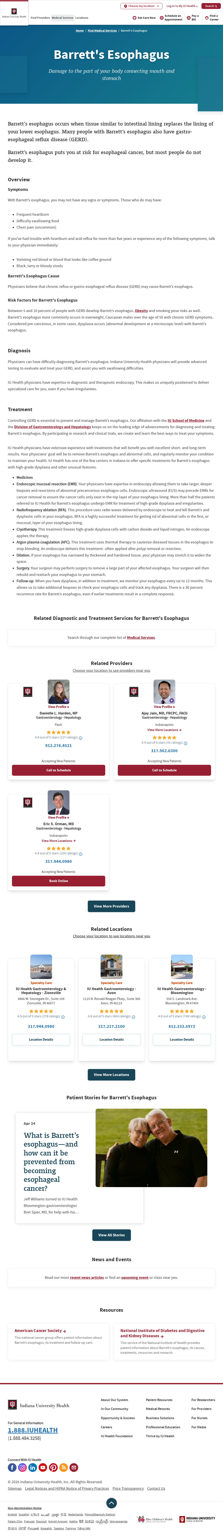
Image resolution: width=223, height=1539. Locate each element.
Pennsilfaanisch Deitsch (100, 1514)
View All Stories (111, 1235)
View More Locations (162, 730)
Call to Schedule (58, 770)
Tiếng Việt (83, 1528)
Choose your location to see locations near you (111, 936)
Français (29, 1521)
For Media (198, 1427)
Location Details (41, 1039)
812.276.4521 (58, 745)
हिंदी (81, 1521)
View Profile (57, 707)
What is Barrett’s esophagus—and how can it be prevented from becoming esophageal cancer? (51, 1161)
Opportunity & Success (118, 1418)
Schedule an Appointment (173, 18)
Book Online (58, 881)
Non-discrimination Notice (25, 1508)
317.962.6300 (164, 751)
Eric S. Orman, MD (58, 824)
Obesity (141, 310)
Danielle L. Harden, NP (59, 713)
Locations (81, 18)
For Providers (201, 1409)
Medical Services (62, 18)
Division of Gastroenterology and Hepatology (52, 426)
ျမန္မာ (55, 1514)
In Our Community (114, 1409)
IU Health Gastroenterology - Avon (111, 991)
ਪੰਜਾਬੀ (22, 1528)
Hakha (73, 1521)
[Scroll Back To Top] (111, 1503)
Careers (106, 1427)
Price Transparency (128, 1488)
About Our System (114, 1400)
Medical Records (158, 1409)
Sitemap (15, 1488)
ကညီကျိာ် (102, 1521)
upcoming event (135, 1277)
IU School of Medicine (186, 420)
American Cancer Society (39, 1331)
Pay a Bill (195, 18)
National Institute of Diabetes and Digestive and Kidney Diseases (162, 1333)
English (12, 1514)
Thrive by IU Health (160, 1436)
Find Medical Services (102, 31)
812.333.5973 (182, 1026)
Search (209, 6)
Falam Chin (15, 1521)
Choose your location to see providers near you (111, 670)
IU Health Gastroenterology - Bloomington (181, 991)
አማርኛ (35, 1514)
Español (24, 1514)
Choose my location (141, 6)
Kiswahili (46, 1528)
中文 (64, 1514)
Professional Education (163, 1427)
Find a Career (214, 18)
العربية (45, 1514)
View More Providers (111, 906)
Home (80, 31)
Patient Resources (159, 1400)
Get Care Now (147, 18)
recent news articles (87, 1277)
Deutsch (41, 1521)
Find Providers (40, 18)
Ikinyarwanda (118, 1521)
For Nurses (199, 1418)
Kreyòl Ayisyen (58, 1521)
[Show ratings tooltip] (80, 738)
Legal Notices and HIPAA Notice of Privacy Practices (67, 1488)
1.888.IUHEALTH (33, 1430)
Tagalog (59, 1528)
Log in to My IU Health (181, 6)
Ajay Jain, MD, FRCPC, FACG (165, 713)
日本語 (89, 1521)
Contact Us (156, 1488)
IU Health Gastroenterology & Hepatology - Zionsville (41, 991)
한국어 (12, 1528)
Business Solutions (160, 1418)
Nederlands (75, 1514)
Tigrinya (70, 1528)
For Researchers (203, 1400)
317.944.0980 (58, 861)
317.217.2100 (111, 1026)
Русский (33, 1528)
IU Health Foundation (117, 1436)
